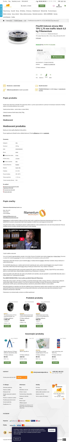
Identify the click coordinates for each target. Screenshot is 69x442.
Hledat (41, 6)
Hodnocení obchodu (23, 396)
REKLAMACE (25, 1)
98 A (16, 161)
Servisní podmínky (7, 402)
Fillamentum (6, 220)
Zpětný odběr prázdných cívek (42, 391)
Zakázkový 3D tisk (40, 394)
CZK (59, 1)
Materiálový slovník (16, 1)
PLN (65, 1)
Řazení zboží (22, 400)
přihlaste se (36, 133)
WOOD (42, 260)
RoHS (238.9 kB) (8, 191)
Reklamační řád (6, 391)
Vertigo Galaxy (57, 256)
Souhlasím (51, 430)
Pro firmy (5, 1)
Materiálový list (7, 115)
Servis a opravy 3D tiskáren (42, 396)
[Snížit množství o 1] (45, 57)
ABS (29, 260)
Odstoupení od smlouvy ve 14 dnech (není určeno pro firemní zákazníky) (26, 406)
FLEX (17, 167)
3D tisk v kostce (23, 391)
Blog (9, 1)
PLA (29, 256)
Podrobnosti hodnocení (53, 33)
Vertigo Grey (50, 256)
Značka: (49, 64)
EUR (62, 1)
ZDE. (20, 433)
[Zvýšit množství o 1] (49, 57)
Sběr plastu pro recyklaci (41, 389)
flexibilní (17, 164)
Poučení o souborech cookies (9, 397)
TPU (16, 143)
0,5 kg (17, 155)
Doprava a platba (7, 389)
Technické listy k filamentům (25, 394)
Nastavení (17, 438)
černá (17, 152)
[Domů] (4, 21)
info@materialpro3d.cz (40, 372)
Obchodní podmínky (7, 387)
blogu (55, 89)
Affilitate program (23, 402)
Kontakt (21, 398)
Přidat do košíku (58, 56)
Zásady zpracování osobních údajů (9, 394)
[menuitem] (6, 10)
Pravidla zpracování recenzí (9, 399)
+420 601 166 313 (57, 371)
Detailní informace (51, 38)
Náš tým (19, 377)
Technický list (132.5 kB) (9, 189)
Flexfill (49, 265)
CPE (22, 271)
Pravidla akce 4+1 (7, 404)
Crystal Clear (16, 258)
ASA (23, 266)
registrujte (46, 133)
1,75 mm (17, 158)
